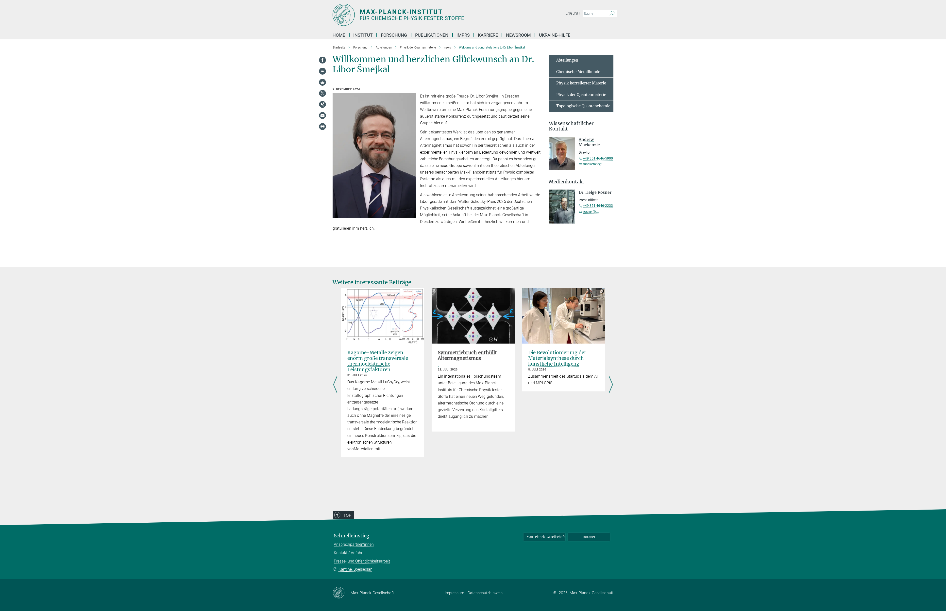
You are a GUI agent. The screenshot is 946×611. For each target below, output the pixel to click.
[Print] (322, 126)
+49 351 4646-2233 (598, 206)
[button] (412, 214)
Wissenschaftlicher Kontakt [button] (571, 126)
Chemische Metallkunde (578, 71)
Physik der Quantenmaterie (581, 94)
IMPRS (463, 35)
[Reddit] (322, 82)
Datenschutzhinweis (485, 593)
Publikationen (431, 35)
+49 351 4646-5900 (598, 158)
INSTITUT (363, 35)
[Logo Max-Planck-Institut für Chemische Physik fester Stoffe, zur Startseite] (425, 15)
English (573, 13)
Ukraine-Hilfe (554, 35)
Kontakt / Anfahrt (349, 552)
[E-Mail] (322, 115)
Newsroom (518, 35)
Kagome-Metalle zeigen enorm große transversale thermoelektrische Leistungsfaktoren (377, 361)
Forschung (394, 35)
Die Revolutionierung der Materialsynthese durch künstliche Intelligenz (557, 358)
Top (347, 515)
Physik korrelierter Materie (581, 83)
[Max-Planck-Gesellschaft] (342, 593)
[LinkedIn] (322, 71)
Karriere (488, 35)
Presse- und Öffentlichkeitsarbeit (362, 561)
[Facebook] (322, 60)
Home (339, 35)
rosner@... (591, 211)
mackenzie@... (594, 164)
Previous (335, 385)
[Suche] (612, 13)
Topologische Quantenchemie (583, 106)
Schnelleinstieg (351, 536)
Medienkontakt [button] (566, 182)
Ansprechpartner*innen (354, 544)
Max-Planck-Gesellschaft (545, 537)
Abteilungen (567, 60)
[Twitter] (322, 93)
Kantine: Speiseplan (355, 569)
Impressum (454, 593)
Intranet (589, 537)
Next (611, 385)
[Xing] (322, 104)
